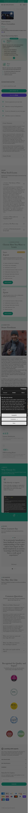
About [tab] (22, 392)
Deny (14, 423)
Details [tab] (14, 392)
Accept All (14, 415)
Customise (13, 419)
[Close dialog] (26, 397)
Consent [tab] (5, 392)
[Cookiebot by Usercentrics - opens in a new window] (20, 389)
